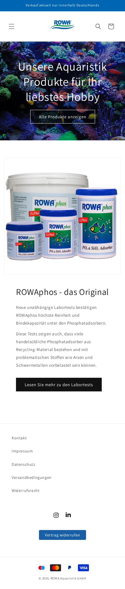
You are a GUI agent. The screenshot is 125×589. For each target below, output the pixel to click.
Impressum (22, 451)
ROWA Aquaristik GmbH (68, 578)
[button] (11, 26)
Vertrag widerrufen (62, 535)
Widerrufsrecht (26, 490)
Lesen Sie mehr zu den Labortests (59, 384)
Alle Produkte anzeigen (62, 116)
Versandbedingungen (32, 477)
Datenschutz (23, 464)
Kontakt (19, 438)
